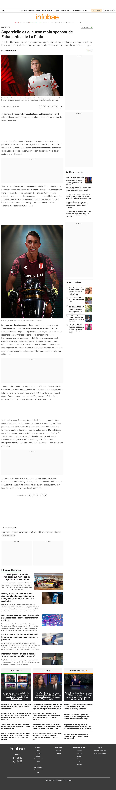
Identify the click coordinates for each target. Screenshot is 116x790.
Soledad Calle (58, 23)
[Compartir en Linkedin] (52, 106)
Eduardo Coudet (50, 23)
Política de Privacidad (100, 753)
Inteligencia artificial (8, 535)
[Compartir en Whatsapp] (40, 106)
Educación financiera (45, 532)
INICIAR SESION (109, 10)
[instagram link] (21, 758)
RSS (38, 772)
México (63, 10)
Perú (68, 10)
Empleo (59, 753)
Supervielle (5, 532)
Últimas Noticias (38, 770)
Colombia (50, 10)
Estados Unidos (41, 10)
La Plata (32, 532)
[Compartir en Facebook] (44, 106)
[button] (3, 10)
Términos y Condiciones (100, 750)
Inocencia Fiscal (28, 23)
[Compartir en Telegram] (56, 106)
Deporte (57, 532)
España (57, 10)
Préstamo (71, 23)
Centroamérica (76, 10)
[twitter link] (17, 758)
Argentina (31, 10)
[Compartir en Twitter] (48, 106)
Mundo (85, 10)
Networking (5, 27)
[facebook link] (13, 758)
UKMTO (65, 23)
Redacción (58, 750)
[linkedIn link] (21, 761)
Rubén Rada (78, 23)
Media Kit (79, 764)
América (38, 750)
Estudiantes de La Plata (20, 532)
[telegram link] (17, 761)
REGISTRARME (96, 10)
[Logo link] (47, 16)
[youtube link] (13, 761)
